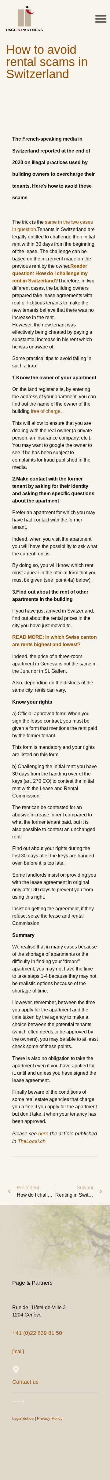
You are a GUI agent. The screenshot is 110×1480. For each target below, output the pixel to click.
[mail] (18, 1351)
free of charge (46, 411)
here (43, 1133)
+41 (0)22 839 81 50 (37, 1333)
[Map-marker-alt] (16, 1369)
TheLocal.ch (32, 1141)
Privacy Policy (50, 1418)
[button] (101, 18)
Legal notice (23, 1418)
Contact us (25, 1382)
